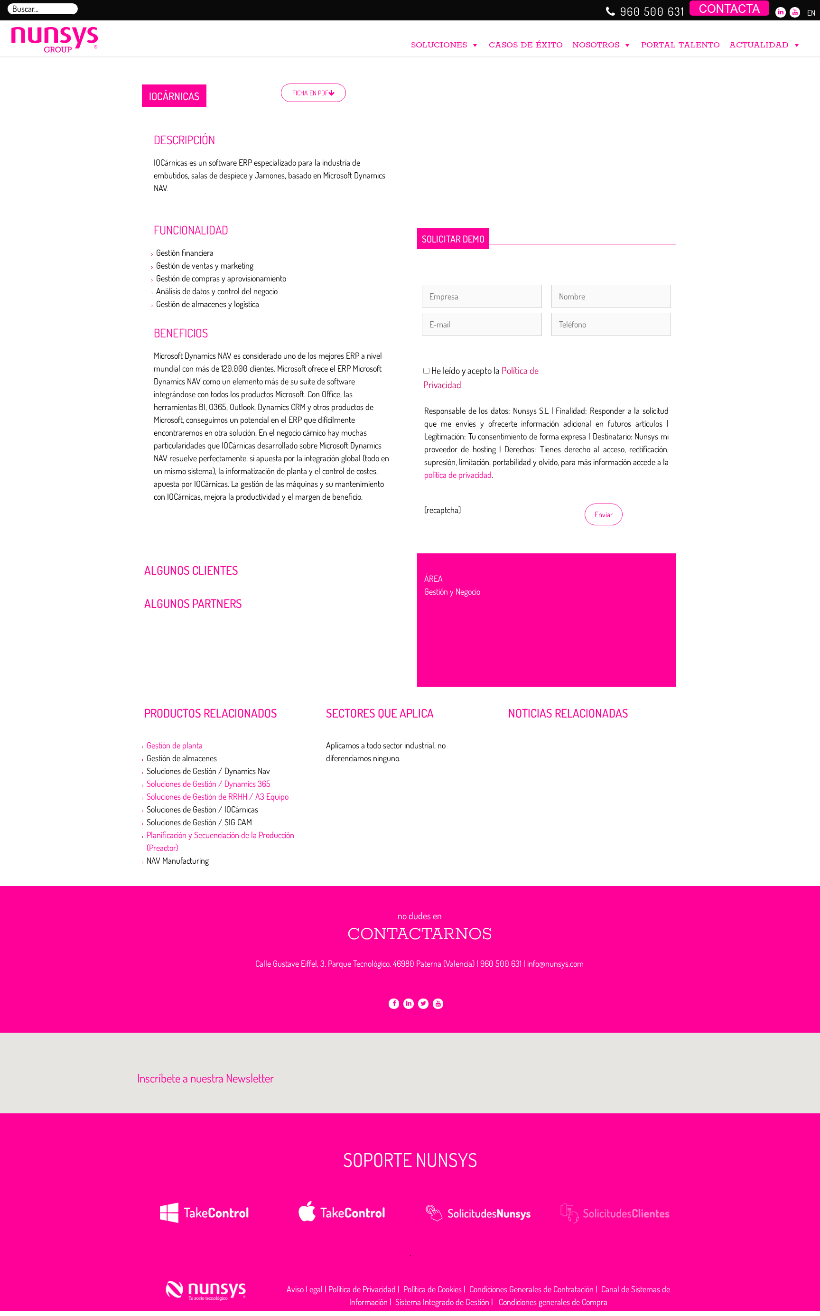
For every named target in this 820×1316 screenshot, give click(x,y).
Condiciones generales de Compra (553, 1302)
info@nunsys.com (555, 963)
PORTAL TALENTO (680, 45)
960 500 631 (652, 11)
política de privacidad (458, 474)
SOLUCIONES (439, 45)
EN (811, 13)
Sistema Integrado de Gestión (442, 1302)
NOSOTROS (595, 45)
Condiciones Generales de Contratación (531, 1289)
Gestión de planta (175, 745)
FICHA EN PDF (310, 93)
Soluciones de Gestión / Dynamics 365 (208, 783)
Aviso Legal (305, 1289)
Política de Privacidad (362, 1289)
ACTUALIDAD (759, 45)
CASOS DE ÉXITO (526, 45)
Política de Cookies (432, 1289)
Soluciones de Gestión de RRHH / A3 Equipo (218, 796)
